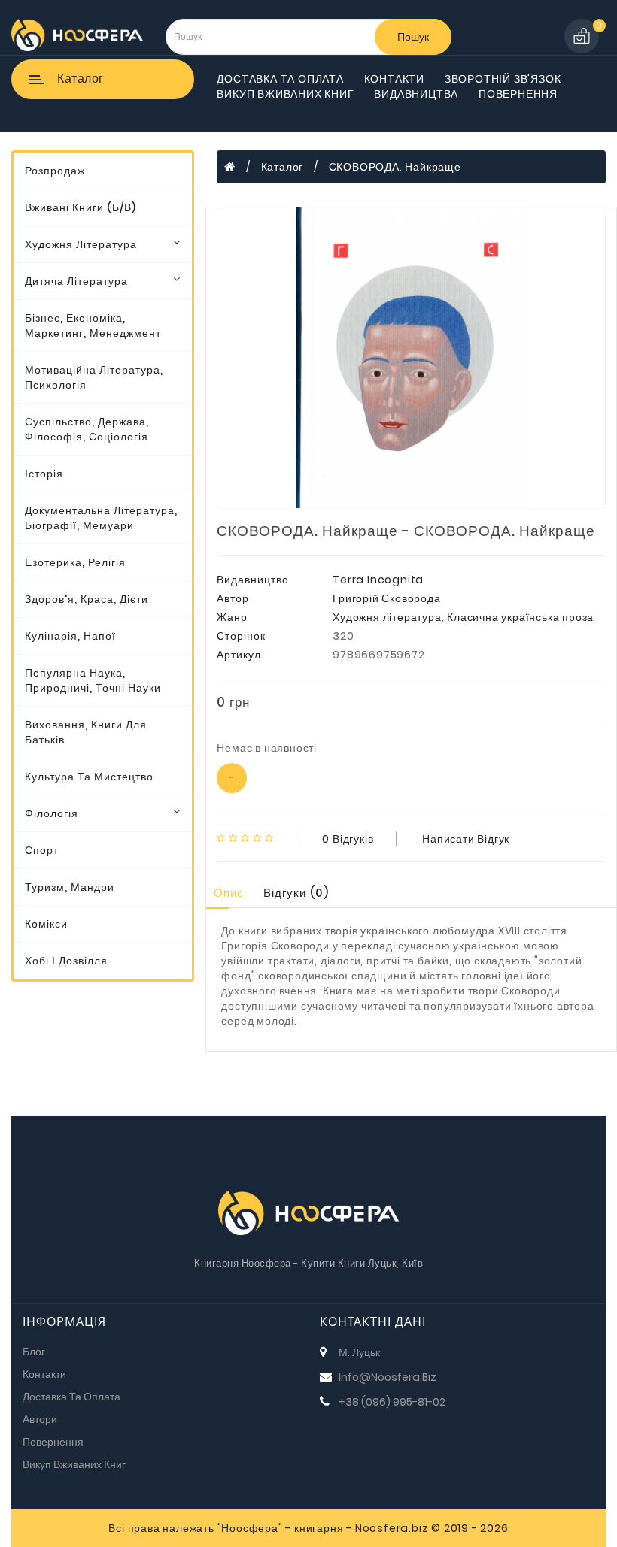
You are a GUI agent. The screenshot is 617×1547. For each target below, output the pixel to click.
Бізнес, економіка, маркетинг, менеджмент (93, 325)
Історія (44, 473)
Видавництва (416, 93)
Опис (229, 893)
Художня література (81, 244)
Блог (34, 1351)
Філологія (51, 813)
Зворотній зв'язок (503, 78)
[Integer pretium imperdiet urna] (411, 358)
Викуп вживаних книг (285, 93)
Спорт (42, 850)
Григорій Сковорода (386, 598)
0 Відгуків (347, 838)
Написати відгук (465, 838)
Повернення (518, 93)
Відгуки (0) (296, 893)
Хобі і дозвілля (66, 960)
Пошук (413, 36)
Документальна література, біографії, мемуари (101, 518)
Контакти (394, 78)
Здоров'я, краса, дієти (86, 599)
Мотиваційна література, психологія (94, 377)
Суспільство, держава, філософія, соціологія (87, 429)
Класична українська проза (520, 617)
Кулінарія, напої (70, 635)
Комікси (46, 923)
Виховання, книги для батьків (86, 732)
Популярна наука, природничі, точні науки (93, 680)
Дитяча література (76, 281)
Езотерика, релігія (75, 562)
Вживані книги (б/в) (80, 207)
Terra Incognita (378, 579)
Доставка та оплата (280, 78)
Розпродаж (55, 170)
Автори (40, 1419)
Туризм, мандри (69, 887)
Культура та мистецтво (89, 776)
